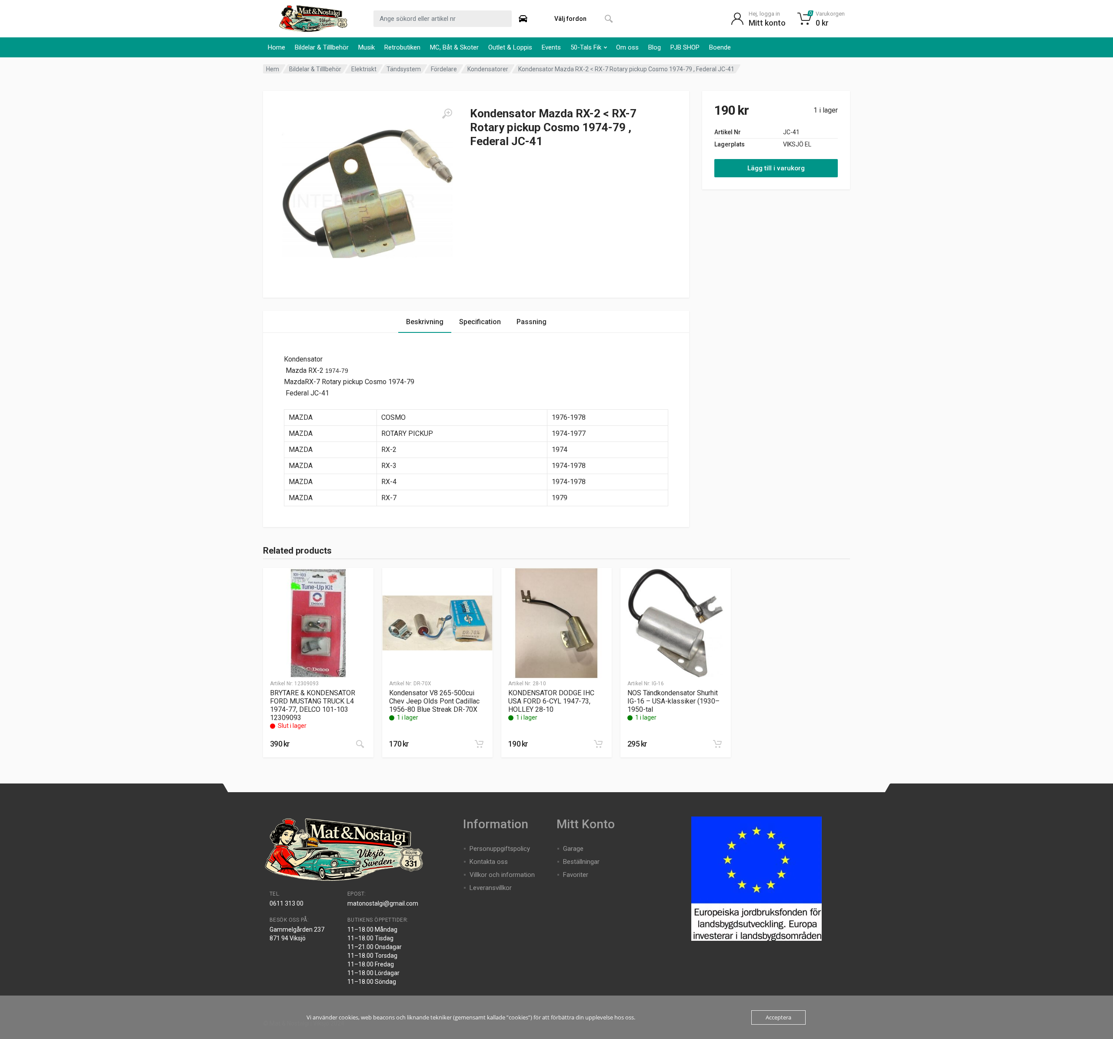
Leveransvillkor (491, 888)
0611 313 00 (286, 903)
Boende (720, 47)
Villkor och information (502, 875)
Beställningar (581, 862)
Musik (366, 47)
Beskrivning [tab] (424, 322)
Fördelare (444, 69)
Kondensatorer (487, 69)
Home (276, 47)
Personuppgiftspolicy (500, 849)
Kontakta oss (489, 862)
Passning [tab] (532, 322)
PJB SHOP (685, 47)
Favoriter (575, 875)
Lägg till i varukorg (776, 168)
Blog (654, 47)
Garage (573, 849)
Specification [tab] (480, 322)
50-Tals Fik (585, 47)
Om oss (627, 47)
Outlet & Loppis (510, 47)
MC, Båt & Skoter (454, 47)
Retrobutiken (402, 47)
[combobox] (442, 18)
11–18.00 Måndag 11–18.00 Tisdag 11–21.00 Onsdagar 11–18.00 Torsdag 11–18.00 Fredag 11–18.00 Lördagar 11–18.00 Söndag (374, 955)
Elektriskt (364, 69)
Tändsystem (404, 69)
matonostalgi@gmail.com (382, 903)
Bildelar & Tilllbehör (322, 47)
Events (551, 47)
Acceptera (778, 1017)
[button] (479, 744)
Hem (272, 69)
